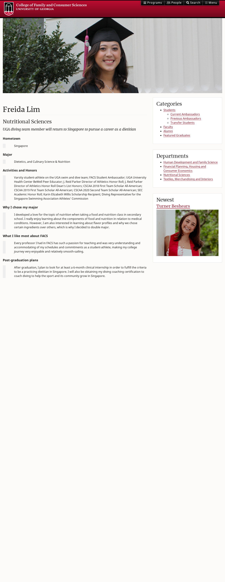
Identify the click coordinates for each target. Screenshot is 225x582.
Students (169, 110)
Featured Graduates (176, 135)
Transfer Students (183, 123)
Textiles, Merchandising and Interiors (188, 179)
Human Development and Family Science (190, 162)
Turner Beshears (173, 206)
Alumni (168, 131)
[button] (193, 2)
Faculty (168, 127)
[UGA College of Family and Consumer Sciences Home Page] (45, 9)
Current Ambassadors (185, 114)
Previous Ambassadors (186, 118)
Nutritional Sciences (176, 175)
